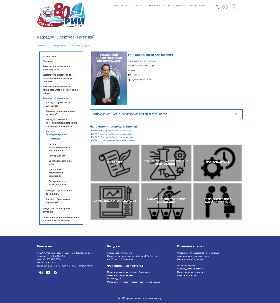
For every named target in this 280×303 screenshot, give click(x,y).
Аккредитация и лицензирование (193, 256)
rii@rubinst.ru (50, 262)
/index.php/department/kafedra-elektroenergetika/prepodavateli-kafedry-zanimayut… (166, 163)
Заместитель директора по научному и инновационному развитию (58, 78)
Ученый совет (50, 55)
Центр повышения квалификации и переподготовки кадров (61, 218)
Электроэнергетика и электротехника (118, 140)
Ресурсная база (57, 155)
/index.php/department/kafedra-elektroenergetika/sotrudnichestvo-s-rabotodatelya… (217, 201)
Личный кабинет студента (119, 252)
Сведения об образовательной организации (198, 252)
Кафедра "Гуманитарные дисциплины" (59, 192)
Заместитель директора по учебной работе (57, 68)
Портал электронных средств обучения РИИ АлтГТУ (132, 256)
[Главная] (61, 15)
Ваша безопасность (186, 275)
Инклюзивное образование (190, 259)
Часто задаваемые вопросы (190, 268)
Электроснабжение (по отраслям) (117, 137)
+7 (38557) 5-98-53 (68, 265)
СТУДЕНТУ (138, 7)
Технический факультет (81, 46)
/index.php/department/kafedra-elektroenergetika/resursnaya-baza (217, 163)
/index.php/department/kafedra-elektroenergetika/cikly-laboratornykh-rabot (115, 201)
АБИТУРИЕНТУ (177, 7)
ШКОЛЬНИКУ (156, 7)
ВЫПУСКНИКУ (199, 7)
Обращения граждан (187, 265)
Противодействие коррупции (191, 272)
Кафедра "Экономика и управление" (58, 201)
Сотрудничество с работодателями (58, 183)
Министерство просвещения (120, 275)
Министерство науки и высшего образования (128, 272)
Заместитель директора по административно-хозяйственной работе (61, 90)
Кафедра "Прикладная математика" (58, 104)
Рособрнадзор (114, 278)
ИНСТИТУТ (120, 7)
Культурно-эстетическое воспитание (56, 173)
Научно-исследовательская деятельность (59, 147)
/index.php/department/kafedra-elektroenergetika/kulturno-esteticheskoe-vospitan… (166, 201)
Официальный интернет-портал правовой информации (134, 281)
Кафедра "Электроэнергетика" (57, 133)
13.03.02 (95, 140)
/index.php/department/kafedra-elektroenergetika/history (115, 163)
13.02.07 (95, 130)
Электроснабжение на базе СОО (116, 133)
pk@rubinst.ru (85, 265)
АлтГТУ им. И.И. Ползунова (120, 259)
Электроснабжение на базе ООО (116, 130)
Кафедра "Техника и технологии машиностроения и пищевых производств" (61, 123)
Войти (233, 7)
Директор (48, 61)
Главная (41, 46)
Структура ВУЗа (58, 46)
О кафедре (54, 138)
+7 (56, 256)
